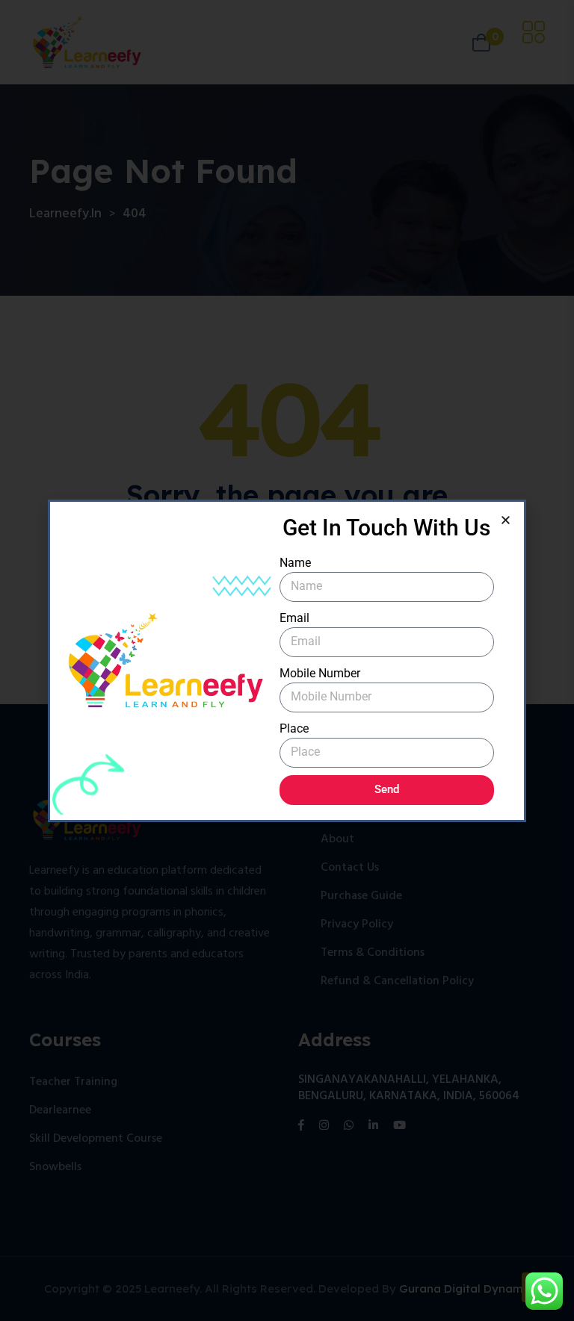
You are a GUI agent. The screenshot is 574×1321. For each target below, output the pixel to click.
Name (295, 563)
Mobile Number (320, 673)
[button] (505, 520)
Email (294, 618)
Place (294, 728)
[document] (287, 660)
